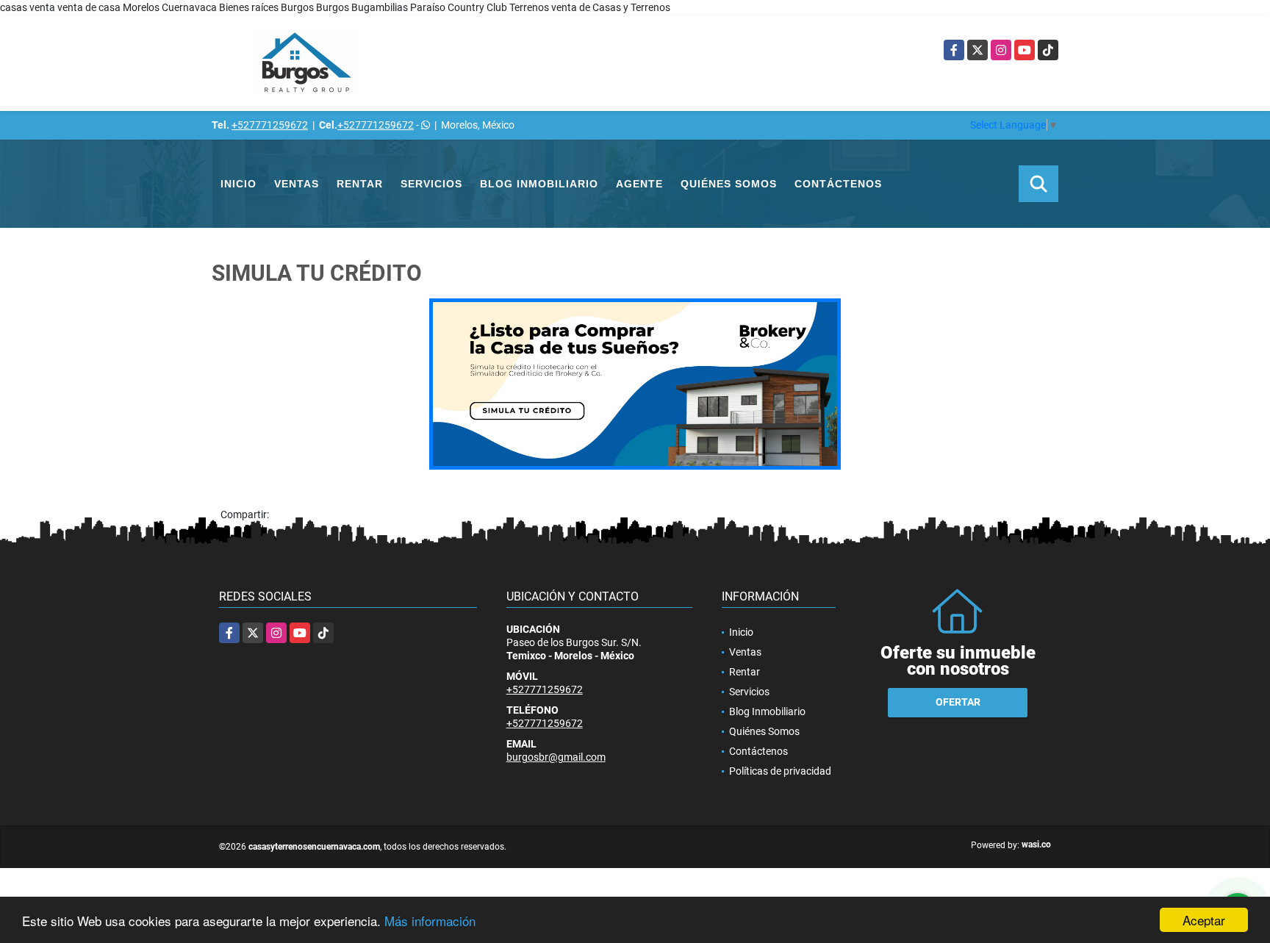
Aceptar (1204, 920)
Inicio (238, 184)
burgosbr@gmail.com (556, 757)
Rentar (360, 184)
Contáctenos (838, 184)
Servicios (431, 184)
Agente (639, 184)
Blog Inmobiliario (539, 184)
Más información (430, 920)
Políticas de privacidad (780, 771)
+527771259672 (270, 125)
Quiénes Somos (729, 184)
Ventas (296, 184)
